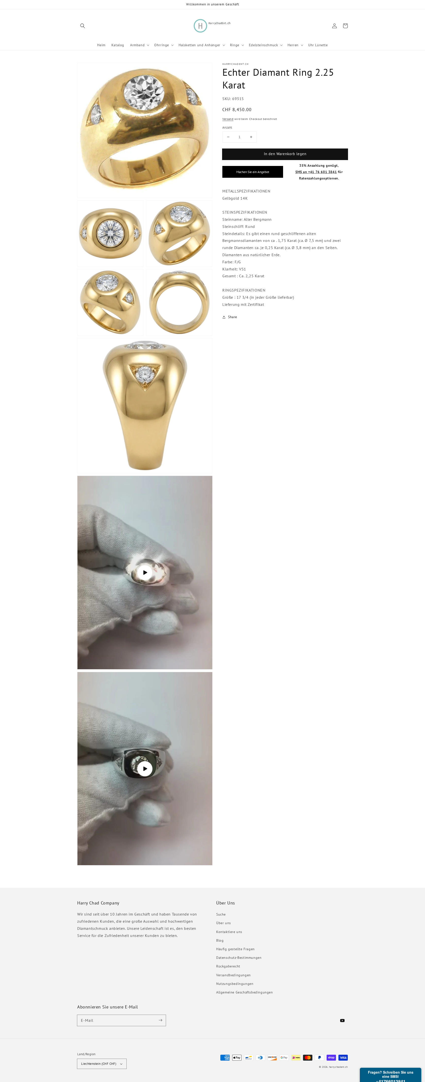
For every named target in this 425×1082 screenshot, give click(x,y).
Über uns (223, 923)
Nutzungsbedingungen (234, 983)
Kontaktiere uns (229, 932)
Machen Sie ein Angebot (252, 172)
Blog (220, 940)
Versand (227, 119)
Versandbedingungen (233, 975)
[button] (82, 25)
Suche (221, 914)
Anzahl (227, 127)
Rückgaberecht (228, 966)
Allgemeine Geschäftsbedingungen (244, 992)
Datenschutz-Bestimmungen (238, 957)
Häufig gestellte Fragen (235, 949)
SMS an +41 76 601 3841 (316, 171)
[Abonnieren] (160, 1020)
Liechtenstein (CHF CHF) (98, 1064)
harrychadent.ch (338, 1066)
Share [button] (232, 317)
